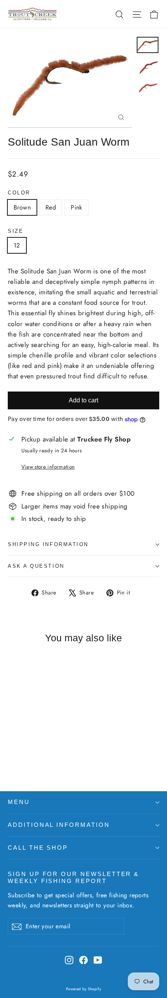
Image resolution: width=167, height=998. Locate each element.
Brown (22, 207)
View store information (48, 467)
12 (17, 245)
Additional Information (59, 825)
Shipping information (48, 544)
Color (19, 193)
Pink (76, 207)
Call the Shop (38, 848)
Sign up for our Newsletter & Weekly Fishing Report (73, 877)
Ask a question (36, 566)
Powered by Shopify (83, 989)
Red (50, 207)
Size (15, 231)
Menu (19, 802)
